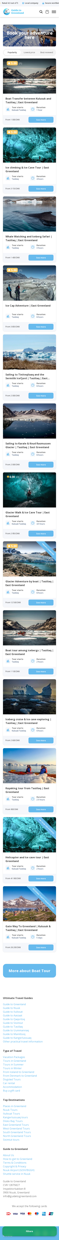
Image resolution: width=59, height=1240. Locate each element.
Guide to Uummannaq (16, 1030)
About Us (8, 1155)
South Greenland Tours (17, 1132)
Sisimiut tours (11, 1139)
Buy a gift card (11, 1090)
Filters (29, 1231)
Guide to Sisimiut (13, 1023)
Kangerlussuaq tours (15, 1117)
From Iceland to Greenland (18, 1072)
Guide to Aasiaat (12, 1015)
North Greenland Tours (17, 1136)
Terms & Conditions (14, 1162)
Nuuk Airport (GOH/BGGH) (18, 1170)
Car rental (9, 1083)
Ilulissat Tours (11, 1113)
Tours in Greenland (14, 1061)
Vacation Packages (14, 1057)
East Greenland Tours (16, 1124)
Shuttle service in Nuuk (16, 1174)
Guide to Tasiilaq (13, 1026)
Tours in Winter (12, 1068)
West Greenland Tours (16, 1128)
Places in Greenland (14, 1106)
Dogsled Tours (12, 1079)
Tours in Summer (13, 1064)
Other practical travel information (23, 1041)
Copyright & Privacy (14, 1166)
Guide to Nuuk (11, 1008)
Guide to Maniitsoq (14, 1034)
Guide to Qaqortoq (14, 1019)
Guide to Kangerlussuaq (17, 1038)
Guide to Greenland (14, 1004)
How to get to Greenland (17, 1159)
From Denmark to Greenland (20, 1075)
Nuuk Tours (10, 1110)
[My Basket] (47, 12)
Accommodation (12, 1087)
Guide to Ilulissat (13, 1011)
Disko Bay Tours (13, 1121)
